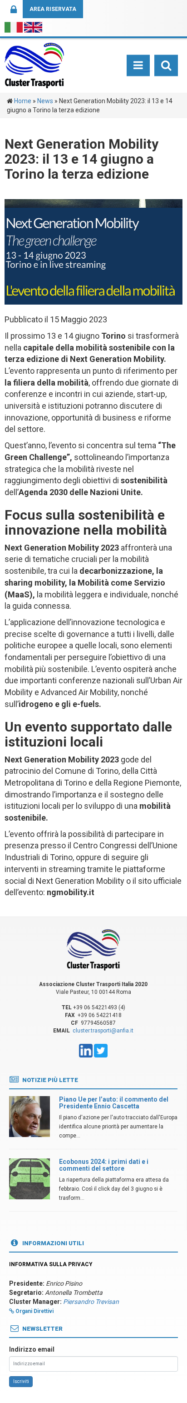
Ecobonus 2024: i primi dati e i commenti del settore (103, 1165)
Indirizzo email (31, 1349)
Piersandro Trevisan (91, 1301)
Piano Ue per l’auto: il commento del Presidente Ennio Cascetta (113, 1103)
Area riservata (53, 9)
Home (22, 101)
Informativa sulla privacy (51, 1264)
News (45, 101)
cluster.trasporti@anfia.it (103, 1030)
